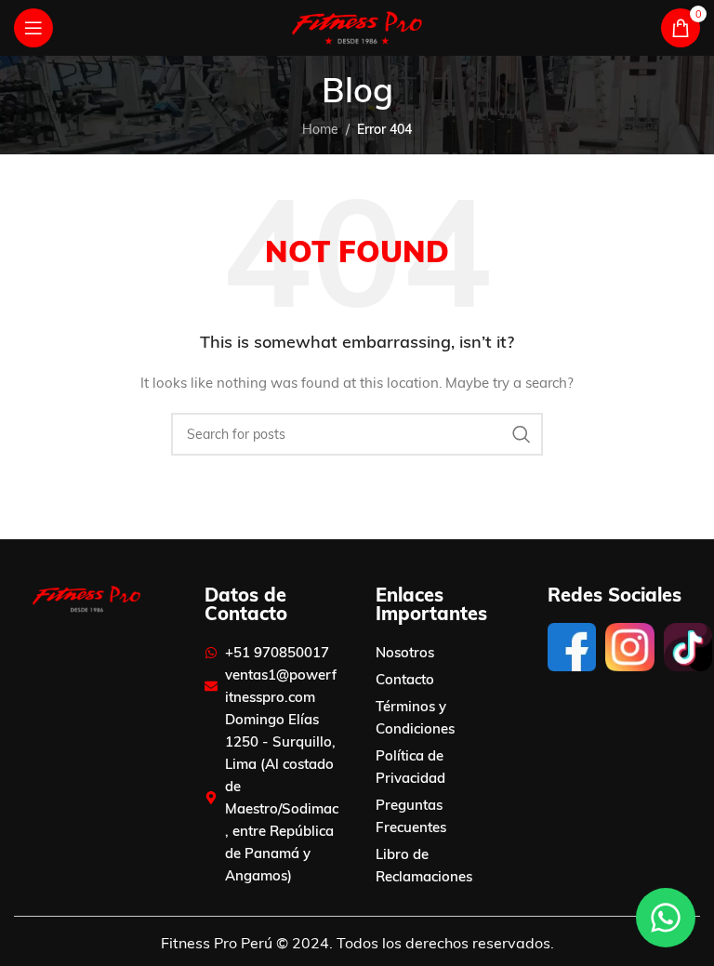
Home (320, 129)
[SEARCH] (521, 434)
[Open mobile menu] (33, 27)
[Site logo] (357, 27)
